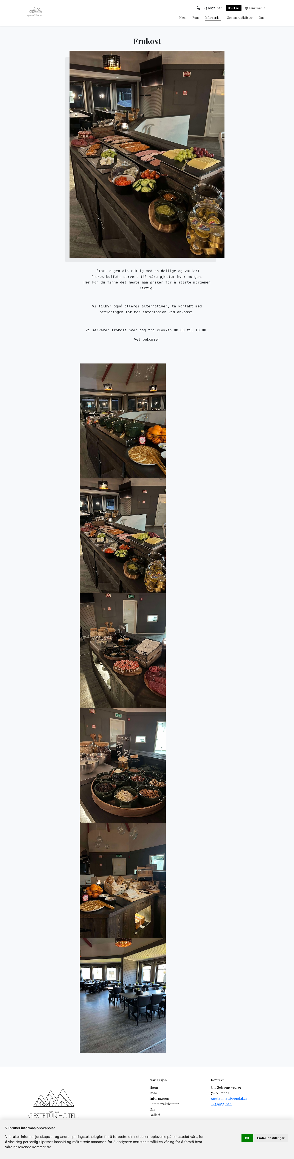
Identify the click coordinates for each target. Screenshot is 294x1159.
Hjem (182, 18)
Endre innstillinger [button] (271, 1138)
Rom (195, 18)
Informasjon (213, 18)
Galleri (155, 1115)
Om (261, 18)
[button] (255, 8)
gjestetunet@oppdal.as (229, 1098)
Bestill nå (233, 8)
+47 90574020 (221, 1104)
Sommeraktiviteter (240, 18)
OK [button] (247, 1138)
